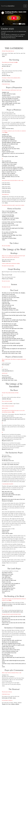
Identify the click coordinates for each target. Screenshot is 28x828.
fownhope (7, 6)
